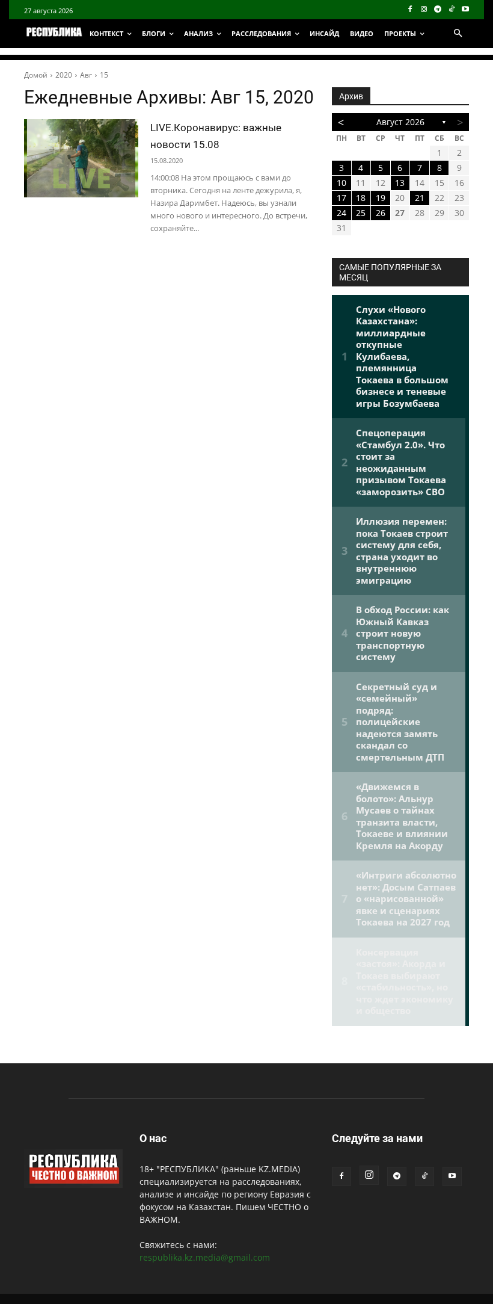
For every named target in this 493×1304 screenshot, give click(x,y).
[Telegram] (438, 10)
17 (341, 197)
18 (361, 197)
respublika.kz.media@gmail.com (204, 1257)
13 (400, 182)
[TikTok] (451, 10)
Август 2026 (400, 122)
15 (104, 75)
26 (380, 212)
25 (361, 212)
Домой (35, 75)
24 (341, 212)
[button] (457, 33)
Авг (86, 75)
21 (419, 197)
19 (380, 197)
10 (341, 182)
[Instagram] (424, 10)
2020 (63, 75)
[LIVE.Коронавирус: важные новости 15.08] (81, 158)
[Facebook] (410, 10)
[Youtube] (465, 10)
